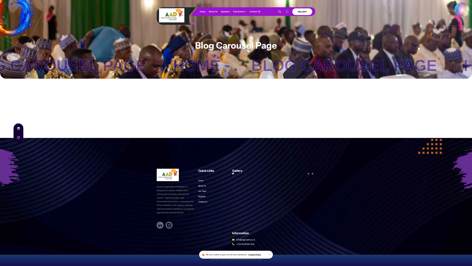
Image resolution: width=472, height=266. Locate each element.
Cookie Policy (254, 254)
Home (202, 11)
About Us (213, 11)
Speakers (225, 11)
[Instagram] (169, 225)
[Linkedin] (160, 225)
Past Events (238, 11)
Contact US (255, 11)
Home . (327, 65)
